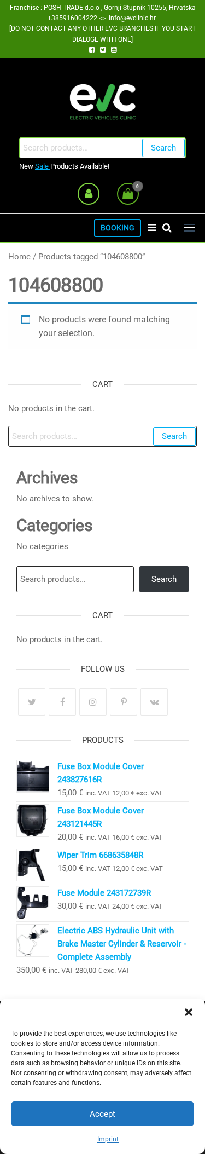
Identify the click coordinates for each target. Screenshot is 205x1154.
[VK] (154, 702)
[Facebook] (62, 702)
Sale (42, 166)
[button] (188, 1012)
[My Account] (88, 194)
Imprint (108, 1139)
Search (163, 148)
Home (19, 257)
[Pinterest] (123, 702)
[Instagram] (93, 702)
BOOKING (117, 228)
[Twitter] (31, 702)
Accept (102, 1114)
